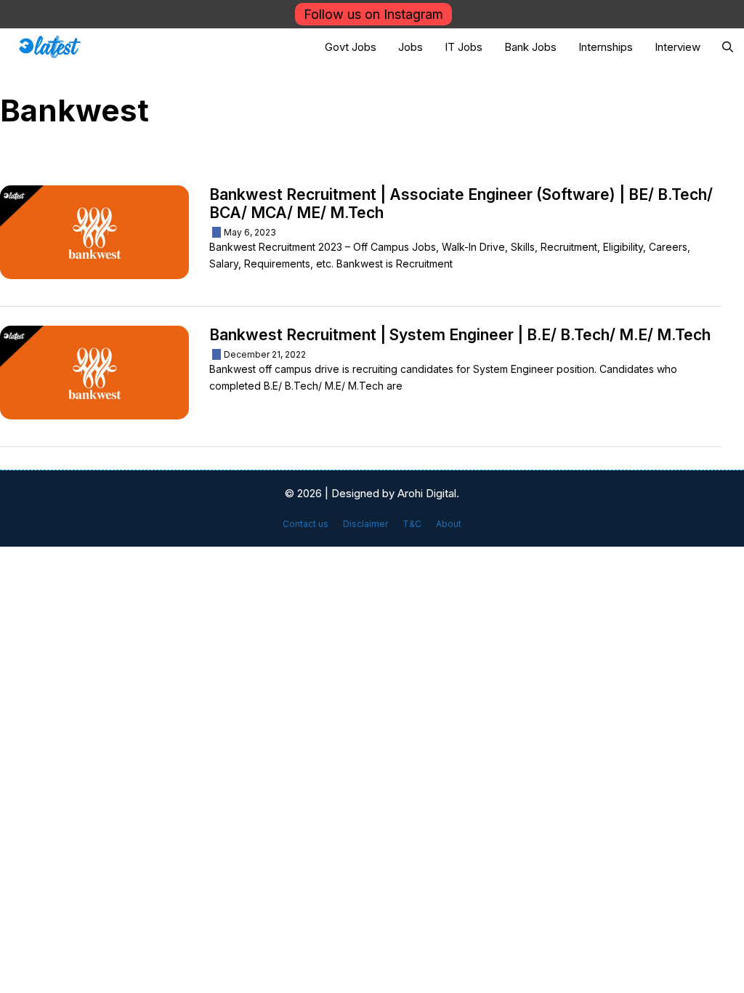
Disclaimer (365, 523)
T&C (412, 523)
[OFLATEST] (49, 46)
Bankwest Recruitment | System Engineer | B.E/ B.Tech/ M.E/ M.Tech (460, 335)
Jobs (410, 47)
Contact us (305, 523)
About (448, 523)
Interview (677, 47)
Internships (605, 47)
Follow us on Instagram (373, 14)
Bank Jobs (530, 47)
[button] (727, 46)
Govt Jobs (350, 47)
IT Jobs (463, 47)
